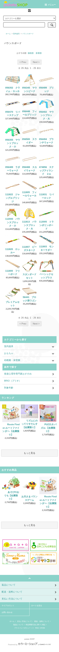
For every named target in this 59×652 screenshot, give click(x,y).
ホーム (8, 34)
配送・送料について (41, 621)
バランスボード (28, 34)
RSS (37, 628)
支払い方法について (24, 621)
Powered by (13, 645)
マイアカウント (8, 606)
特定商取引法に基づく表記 (35, 625)
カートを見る (36, 606)
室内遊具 (16, 34)
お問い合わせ (7, 612)
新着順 (39, 53)
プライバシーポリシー (22, 628)
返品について (18, 625)
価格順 (31, 53)
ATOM (42, 628)
